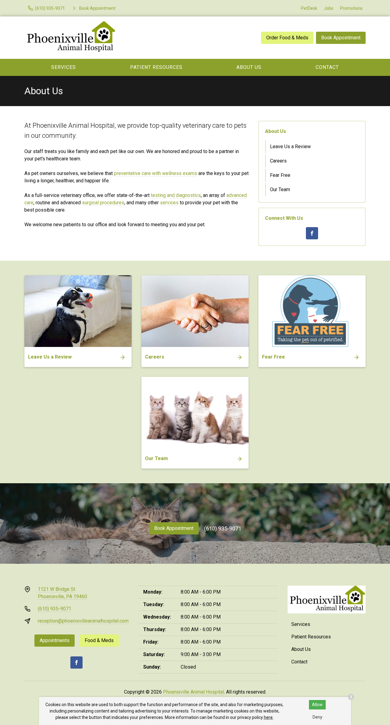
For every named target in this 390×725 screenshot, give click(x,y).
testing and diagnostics (176, 195)
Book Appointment (340, 38)
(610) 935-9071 (222, 528)
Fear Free (280, 175)
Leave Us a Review (290, 146)
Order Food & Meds (287, 38)
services (169, 202)
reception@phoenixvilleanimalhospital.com (83, 621)
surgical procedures (103, 202)
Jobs (328, 8)
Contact (327, 67)
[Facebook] (312, 233)
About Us (248, 67)
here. (269, 717)
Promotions (351, 8)
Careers (278, 161)
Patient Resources (156, 67)
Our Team (280, 189)
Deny (317, 717)
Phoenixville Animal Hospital (193, 692)
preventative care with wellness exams (155, 173)
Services (63, 67)
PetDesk (309, 8)
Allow (317, 704)
